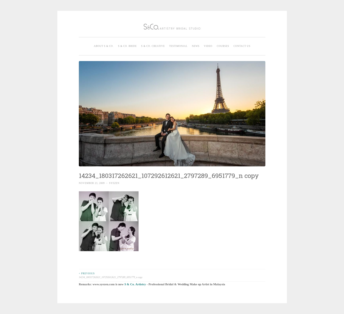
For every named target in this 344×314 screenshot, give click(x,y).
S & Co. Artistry (135, 284)
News (195, 46)
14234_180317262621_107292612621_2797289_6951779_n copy (110, 275)
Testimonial (178, 46)
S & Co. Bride (127, 46)
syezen (114, 183)
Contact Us (242, 46)
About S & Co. (104, 46)
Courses (223, 46)
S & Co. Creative (153, 46)
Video (208, 46)
